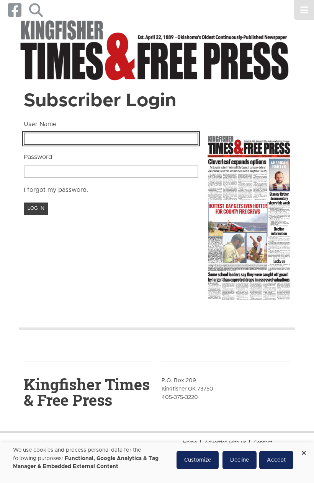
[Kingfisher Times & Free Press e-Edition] (249, 214)
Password (38, 157)
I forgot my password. (56, 190)
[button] (35, 10)
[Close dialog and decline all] (303, 450)
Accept (276, 460)
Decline (239, 460)
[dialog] (157, 462)
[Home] (154, 52)
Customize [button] (197, 460)
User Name (40, 124)
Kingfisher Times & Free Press (87, 392)
